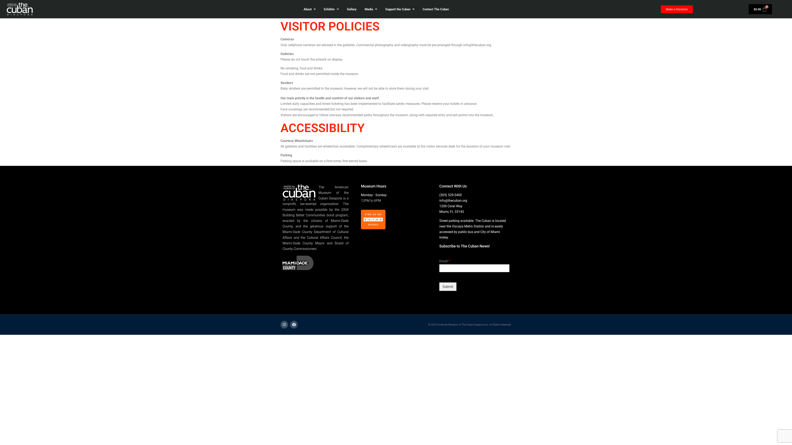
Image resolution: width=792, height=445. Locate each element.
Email (444, 261)
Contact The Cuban (436, 9)
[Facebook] (294, 324)
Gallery (351, 9)
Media (369, 9)
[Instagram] (284, 324)
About (308, 9)
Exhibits (329, 9)
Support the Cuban (397, 9)
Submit (448, 287)
